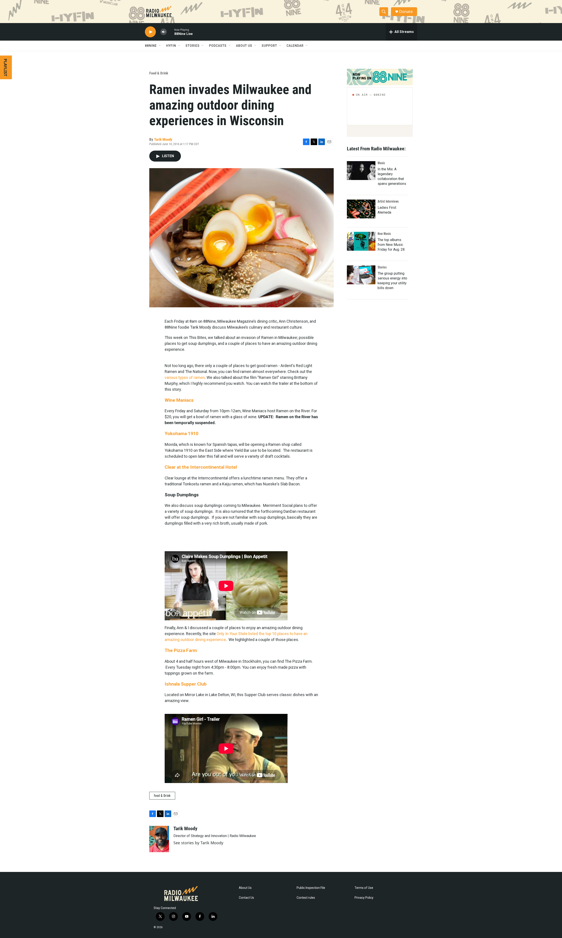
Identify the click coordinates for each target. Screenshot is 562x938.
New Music (384, 233)
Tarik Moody (163, 139)
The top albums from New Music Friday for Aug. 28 (391, 245)
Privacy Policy (364, 897)
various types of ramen (185, 377)
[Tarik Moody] (159, 839)
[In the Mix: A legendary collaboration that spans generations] (361, 170)
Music (381, 162)
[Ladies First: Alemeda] (361, 209)
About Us (245, 887)
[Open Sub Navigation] (160, 45)
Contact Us (246, 897)
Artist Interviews (388, 201)
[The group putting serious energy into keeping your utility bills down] (361, 274)
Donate (406, 11)
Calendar (295, 45)
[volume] (163, 32)
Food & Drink (158, 73)
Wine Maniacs (179, 400)
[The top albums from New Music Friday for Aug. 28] (361, 241)
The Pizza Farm (181, 650)
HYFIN (171, 45)
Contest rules (306, 897)
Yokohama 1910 (181, 433)
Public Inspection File (311, 887)
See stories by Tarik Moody (198, 842)
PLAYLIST (5, 67)
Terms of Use (364, 887)
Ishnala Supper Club (186, 684)
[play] (150, 31)
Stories (382, 267)
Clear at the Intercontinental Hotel (201, 467)
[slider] (170, 31)
